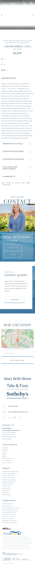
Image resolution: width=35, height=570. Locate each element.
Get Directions (17, 360)
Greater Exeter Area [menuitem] (8, 475)
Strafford (17, 183)
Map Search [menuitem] (6, 492)
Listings (8, 183)
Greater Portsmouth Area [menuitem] (10, 471)
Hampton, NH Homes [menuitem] (9, 514)
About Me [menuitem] (5, 450)
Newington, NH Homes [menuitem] (9, 520)
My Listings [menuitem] (6, 486)
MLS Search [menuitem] (6, 490)
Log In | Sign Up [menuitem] (7, 462)
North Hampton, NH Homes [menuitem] (11, 508)
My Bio (13, 254)
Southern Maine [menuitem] (7, 484)
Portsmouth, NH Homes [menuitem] (10, 510)
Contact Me (12, 247)
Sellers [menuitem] (4, 456)
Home (3, 183)
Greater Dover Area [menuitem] (8, 478)
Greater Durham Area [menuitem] (9, 480)
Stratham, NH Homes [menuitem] (9, 516)
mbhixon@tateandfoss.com (18, 412)
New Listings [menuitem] (6, 488)
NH (13, 183)
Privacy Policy (7, 563)
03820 (28, 183)
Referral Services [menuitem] (7, 458)
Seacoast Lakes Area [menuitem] (8, 482)
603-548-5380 (12, 240)
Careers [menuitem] (4, 452)
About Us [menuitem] (5, 448)
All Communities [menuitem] (7, 503)
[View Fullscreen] (3, 338)
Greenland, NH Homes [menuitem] (9, 522)
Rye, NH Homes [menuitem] (7, 506)
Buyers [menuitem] (4, 454)
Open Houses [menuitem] (6, 494)
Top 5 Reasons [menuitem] (6, 460)
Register (15, 299)
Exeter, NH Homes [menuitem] (8, 518)
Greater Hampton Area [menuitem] (9, 473)
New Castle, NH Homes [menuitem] (9, 512)
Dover (23, 183)
